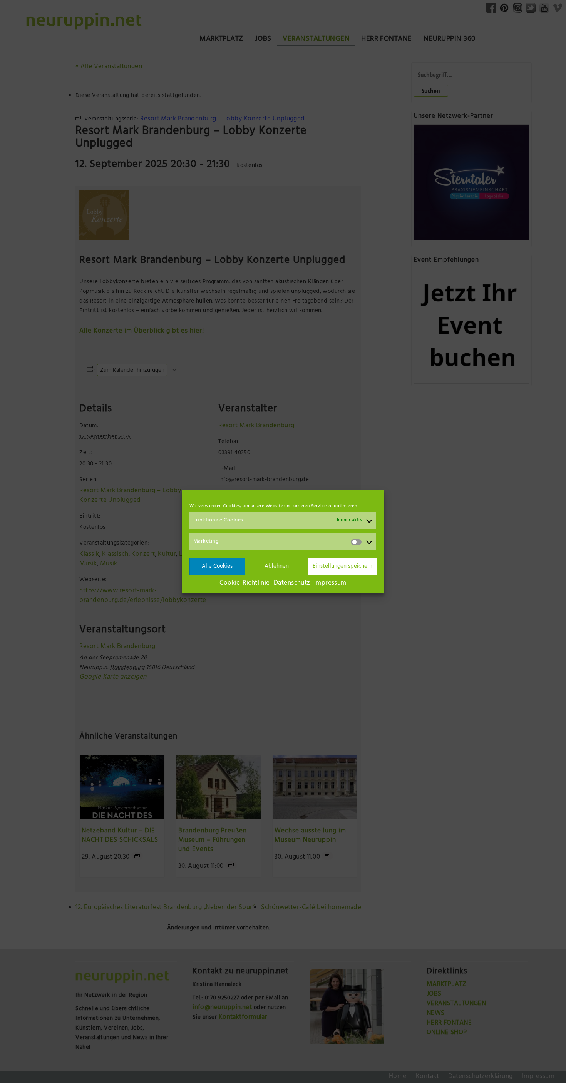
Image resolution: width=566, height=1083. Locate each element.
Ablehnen (277, 566)
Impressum (330, 583)
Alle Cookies (217, 566)
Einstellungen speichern (342, 566)
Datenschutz (292, 583)
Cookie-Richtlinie (244, 583)
